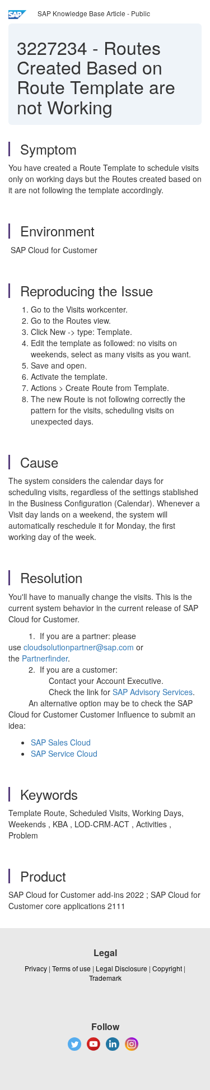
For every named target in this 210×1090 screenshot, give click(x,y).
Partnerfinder (45, 658)
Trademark (105, 977)
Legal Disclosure (121, 968)
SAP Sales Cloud (61, 742)
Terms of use (71, 968)
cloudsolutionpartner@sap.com (79, 647)
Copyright (167, 968)
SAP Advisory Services (153, 691)
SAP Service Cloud (64, 753)
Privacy (36, 968)
